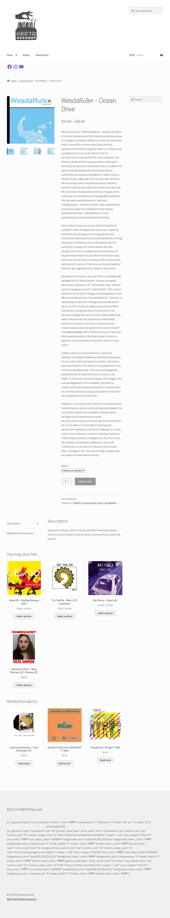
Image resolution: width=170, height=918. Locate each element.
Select (64, 465)
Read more (23, 763)
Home (14, 80)
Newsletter (42, 55)
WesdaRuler (110, 502)
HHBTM (77, 502)
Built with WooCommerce (21, 899)
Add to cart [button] (64, 763)
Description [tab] (13, 523)
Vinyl (100, 502)
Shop (10, 55)
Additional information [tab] (20, 533)
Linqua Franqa (26, 80)
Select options (24, 616)
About (26, 55)
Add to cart (85, 481)
